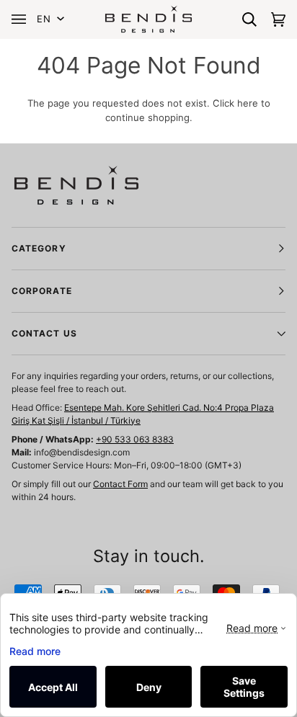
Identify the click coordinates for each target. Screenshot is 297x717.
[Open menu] (22, 19)
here (247, 103)
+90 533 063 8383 (135, 439)
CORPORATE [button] (42, 290)
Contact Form (120, 483)
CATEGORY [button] (39, 248)
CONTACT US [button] (44, 333)
